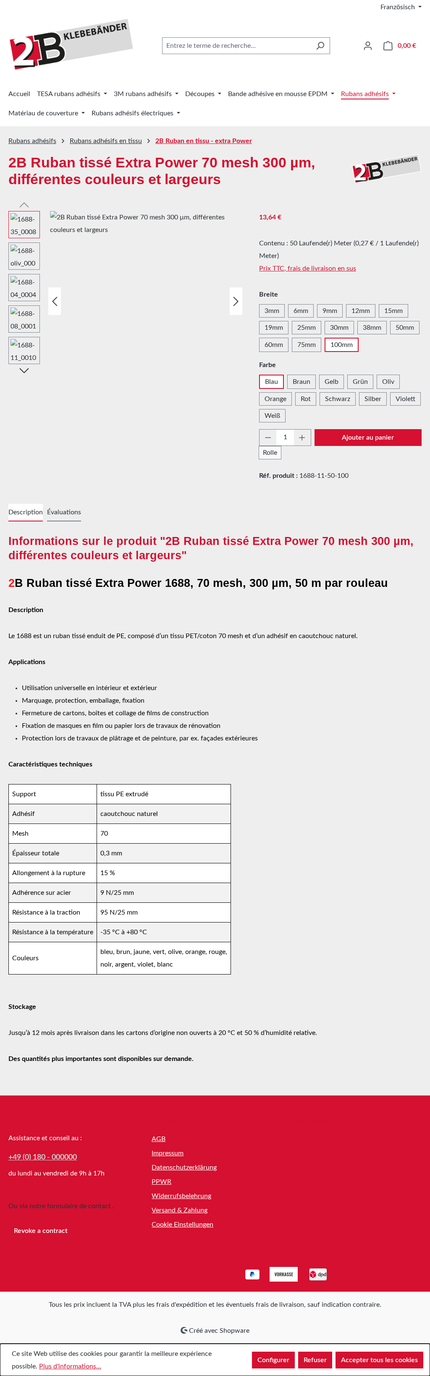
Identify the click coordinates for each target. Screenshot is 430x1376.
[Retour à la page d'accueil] (71, 44)
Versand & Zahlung (179, 1210)
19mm (274, 327)
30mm (339, 327)
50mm (405, 327)
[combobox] (236, 45)
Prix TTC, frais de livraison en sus (307, 268)
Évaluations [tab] (64, 512)
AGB (158, 1139)
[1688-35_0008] (147, 301)
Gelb (331, 381)
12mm (360, 311)
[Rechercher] (320, 45)
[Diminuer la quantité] (268, 437)
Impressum (168, 1153)
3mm (272, 311)
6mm (301, 311)
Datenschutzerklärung (184, 1167)
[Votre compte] (368, 45)
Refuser (315, 1360)
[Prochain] (236, 301)
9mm (329, 311)
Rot (306, 399)
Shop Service (171, 1122)
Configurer (273, 1360)
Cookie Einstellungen (182, 1224)
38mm (372, 327)
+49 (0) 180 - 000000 (42, 1157)
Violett (405, 399)
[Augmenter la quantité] (302, 437)
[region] (125, 301)
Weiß (272, 415)
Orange (275, 399)
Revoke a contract (41, 1230)
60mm (274, 344)
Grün (360, 381)
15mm (393, 311)
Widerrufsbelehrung (181, 1196)
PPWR (161, 1181)
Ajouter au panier (368, 437)
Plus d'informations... (70, 1366)
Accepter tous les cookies (379, 1360)
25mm (306, 327)
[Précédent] (54, 301)
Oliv (388, 381)
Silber (372, 399)
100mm (341, 344)
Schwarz (337, 399)
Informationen (316, 1122)
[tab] (25, 512)
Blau (271, 381)
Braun (301, 381)
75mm (306, 344)
